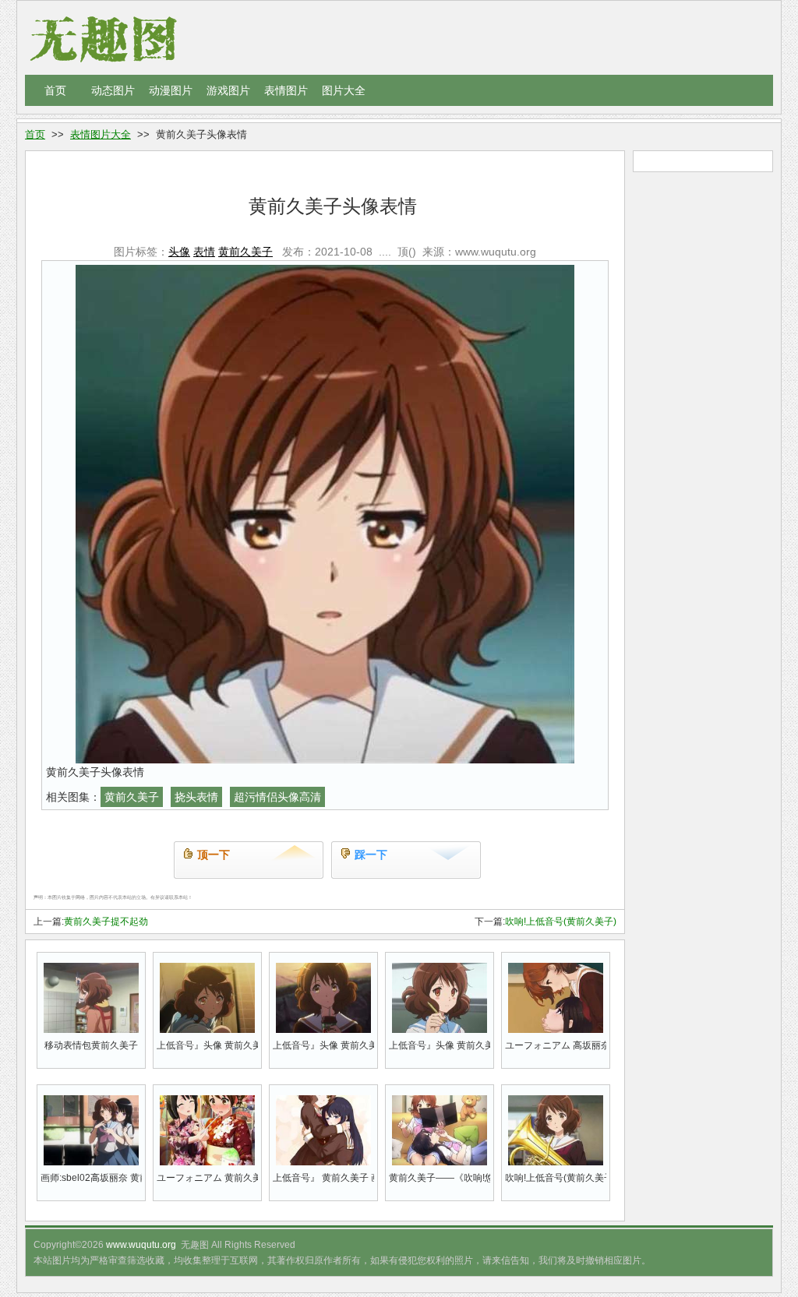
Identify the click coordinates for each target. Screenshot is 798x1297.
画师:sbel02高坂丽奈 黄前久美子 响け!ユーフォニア (91, 1177)
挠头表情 (196, 797)
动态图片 (113, 90)
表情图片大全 (100, 134)
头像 (179, 251)
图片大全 (343, 90)
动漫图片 (170, 90)
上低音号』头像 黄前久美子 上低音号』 (439, 1045)
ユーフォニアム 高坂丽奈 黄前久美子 (555, 1045)
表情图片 (286, 90)
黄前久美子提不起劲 (106, 921)
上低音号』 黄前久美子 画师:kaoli (323, 1177)
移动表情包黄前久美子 (91, 1045)
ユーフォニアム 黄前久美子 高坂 (207, 1177)
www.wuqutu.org (141, 1244)
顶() (406, 251)
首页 (55, 90)
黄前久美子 (245, 251)
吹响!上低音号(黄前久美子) (560, 921)
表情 (204, 251)
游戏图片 (228, 90)
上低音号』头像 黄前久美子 (207, 1045)
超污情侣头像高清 (277, 797)
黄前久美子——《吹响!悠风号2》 (439, 1177)
